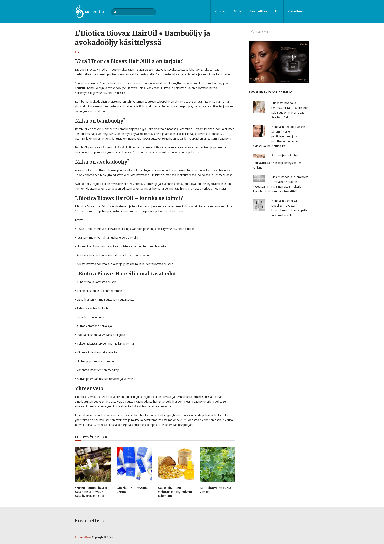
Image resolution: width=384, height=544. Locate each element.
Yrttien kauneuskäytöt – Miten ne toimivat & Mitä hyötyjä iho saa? (92, 491)
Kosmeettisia (89, 520)
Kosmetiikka (258, 11)
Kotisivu (220, 11)
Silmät (238, 11)
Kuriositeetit (296, 11)
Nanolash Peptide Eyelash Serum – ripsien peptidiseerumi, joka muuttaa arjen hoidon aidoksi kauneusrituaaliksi (279, 136)
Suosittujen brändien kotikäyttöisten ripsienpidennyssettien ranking (277, 161)
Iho (277, 11)
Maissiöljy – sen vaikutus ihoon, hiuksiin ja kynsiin (175, 491)
